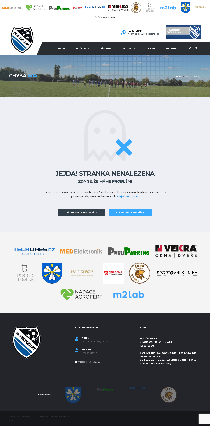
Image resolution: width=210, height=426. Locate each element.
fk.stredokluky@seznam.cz (143, 34)
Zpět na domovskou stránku (81, 212)
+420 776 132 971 (89, 353)
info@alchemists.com (128, 196)
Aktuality (129, 48)
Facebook (82, 362)
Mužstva (81, 48)
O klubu (171, 48)
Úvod (61, 48)
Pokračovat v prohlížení (130, 212)
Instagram (96, 362)
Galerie (150, 48)
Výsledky (105, 48)
